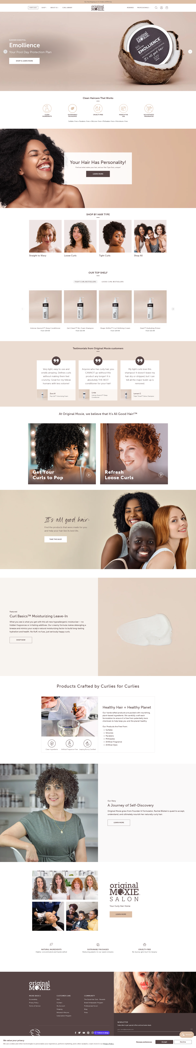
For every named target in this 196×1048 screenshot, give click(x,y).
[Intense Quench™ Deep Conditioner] (45, 309)
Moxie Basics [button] (35, 996)
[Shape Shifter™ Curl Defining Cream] (115, 309)
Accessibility (33, 999)
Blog (85, 1009)
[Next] (173, 309)
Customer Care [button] (64, 996)
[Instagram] (92, 1033)
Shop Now (20, 61)
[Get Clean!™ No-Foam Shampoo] (80, 309)
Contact (59, 1003)
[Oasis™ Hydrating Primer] (150, 309)
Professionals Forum (91, 1006)
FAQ (58, 999)
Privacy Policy (33, 1003)
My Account (61, 1006)
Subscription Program (64, 1016)
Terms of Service (34, 1006)
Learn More (98, 174)
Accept (164, 1042)
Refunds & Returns (63, 1012)
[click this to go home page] (98, 8)
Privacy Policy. (108, 1044)
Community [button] (89, 996)
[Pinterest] (88, 1033)
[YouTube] (84, 1033)
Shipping (59, 1009)
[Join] (190, 1029)
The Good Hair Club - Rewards (94, 999)
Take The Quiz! (55, 539)
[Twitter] (79, 1033)
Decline (183, 1042)
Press (86, 1012)
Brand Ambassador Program (93, 1003)
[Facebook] (75, 1033)
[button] (44, 8)
